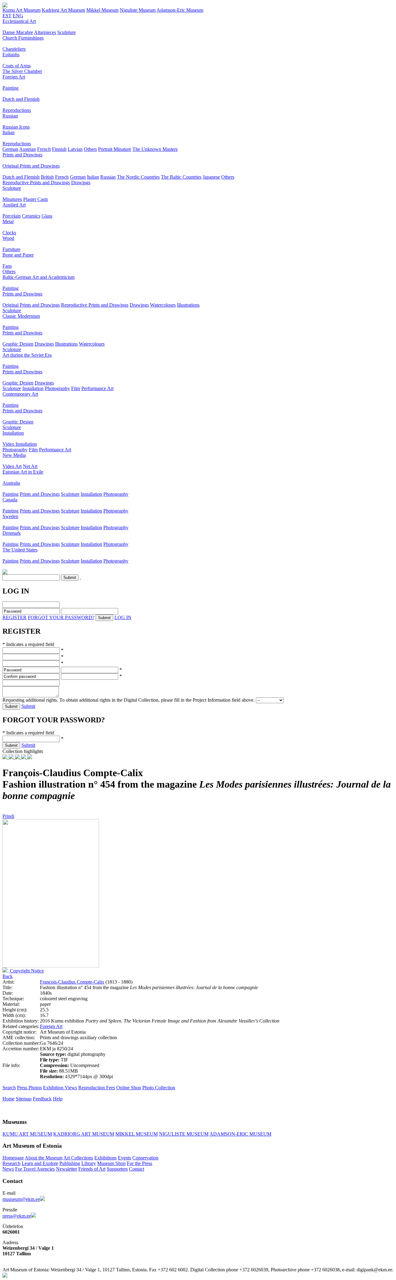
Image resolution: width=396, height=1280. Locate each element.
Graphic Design (17, 344)
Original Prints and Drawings (31, 165)
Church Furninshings (23, 37)
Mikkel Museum (102, 10)
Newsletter (66, 1169)
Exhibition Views (60, 1087)
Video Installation (19, 444)
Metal (8, 221)
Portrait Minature (114, 149)
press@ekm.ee (16, 1215)
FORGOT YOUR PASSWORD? (61, 617)
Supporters (117, 1169)
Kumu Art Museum (21, 10)
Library (88, 1163)
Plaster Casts (35, 199)
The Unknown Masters (155, 149)
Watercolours (163, 305)
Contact (136, 1169)
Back (7, 976)
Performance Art (97, 388)
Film (75, 388)
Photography (57, 388)
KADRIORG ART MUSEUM (83, 1134)
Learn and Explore (40, 1163)
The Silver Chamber (22, 71)
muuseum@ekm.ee (21, 1199)
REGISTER (14, 617)
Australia (11, 483)
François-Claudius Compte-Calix (72, 981)
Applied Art (14, 204)
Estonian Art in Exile (22, 471)
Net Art (30, 466)
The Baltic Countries (181, 177)
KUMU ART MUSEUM (27, 1134)
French (44, 149)
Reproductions (16, 110)
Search (9, 1087)
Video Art (12, 466)
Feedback (42, 1098)
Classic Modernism (21, 316)
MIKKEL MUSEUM (136, 1134)
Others (90, 149)
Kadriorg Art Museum (63, 10)
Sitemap (24, 1098)
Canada (9, 499)
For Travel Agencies (35, 1169)
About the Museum (43, 1157)
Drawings (80, 182)
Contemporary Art (20, 394)
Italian (8, 132)
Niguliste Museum (138, 10)
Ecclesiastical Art (19, 21)
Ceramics (31, 216)
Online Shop (128, 1087)
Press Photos (29, 1087)
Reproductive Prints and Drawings (36, 182)
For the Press (139, 1163)
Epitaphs (10, 54)
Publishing (69, 1163)
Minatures (12, 199)
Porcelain (11, 216)
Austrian (27, 149)
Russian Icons (16, 127)
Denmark (11, 533)
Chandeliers (14, 49)
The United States (19, 549)
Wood (8, 238)
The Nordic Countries (138, 177)
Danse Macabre (17, 32)
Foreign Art (13, 76)
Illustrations (188, 305)
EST (6, 15)
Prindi (8, 816)
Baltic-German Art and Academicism (38, 277)
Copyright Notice (26, 970)
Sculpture (66, 32)
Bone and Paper (18, 254)
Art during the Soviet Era (27, 355)
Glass (46, 216)
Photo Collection (158, 1087)
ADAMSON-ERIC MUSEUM (240, 1134)
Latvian (75, 149)
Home (8, 1098)
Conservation (145, 1157)
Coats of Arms (16, 65)
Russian (10, 115)
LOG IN (122, 617)
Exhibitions (105, 1157)
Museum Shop (111, 1163)
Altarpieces (45, 32)
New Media (14, 455)
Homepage (13, 1157)
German (10, 149)
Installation (33, 388)
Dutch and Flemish (21, 99)
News (8, 1169)
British (47, 177)
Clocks (9, 232)
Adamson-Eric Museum (180, 10)
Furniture (11, 249)
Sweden (10, 516)
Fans (7, 266)
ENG (18, 15)
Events (124, 1157)
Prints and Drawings (22, 154)
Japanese (211, 177)
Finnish (59, 149)
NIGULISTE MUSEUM (184, 1134)
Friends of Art (91, 1169)
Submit (28, 706)
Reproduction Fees (96, 1087)
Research (11, 1163)
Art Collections (78, 1157)
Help (57, 1098)
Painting (10, 88)
